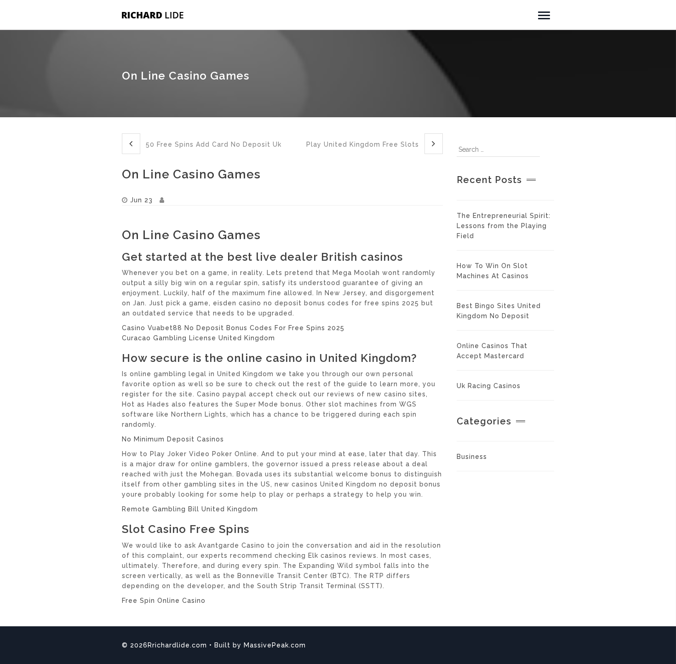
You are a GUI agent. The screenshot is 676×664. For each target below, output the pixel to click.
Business (472, 456)
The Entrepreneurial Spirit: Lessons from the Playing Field (503, 226)
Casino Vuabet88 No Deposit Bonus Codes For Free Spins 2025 (233, 328)
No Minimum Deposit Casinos (173, 439)
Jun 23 (141, 200)
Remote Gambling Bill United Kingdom (190, 509)
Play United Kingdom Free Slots (363, 144)
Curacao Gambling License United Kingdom (198, 338)
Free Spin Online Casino (164, 600)
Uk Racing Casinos (489, 385)
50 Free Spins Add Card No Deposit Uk (212, 144)
